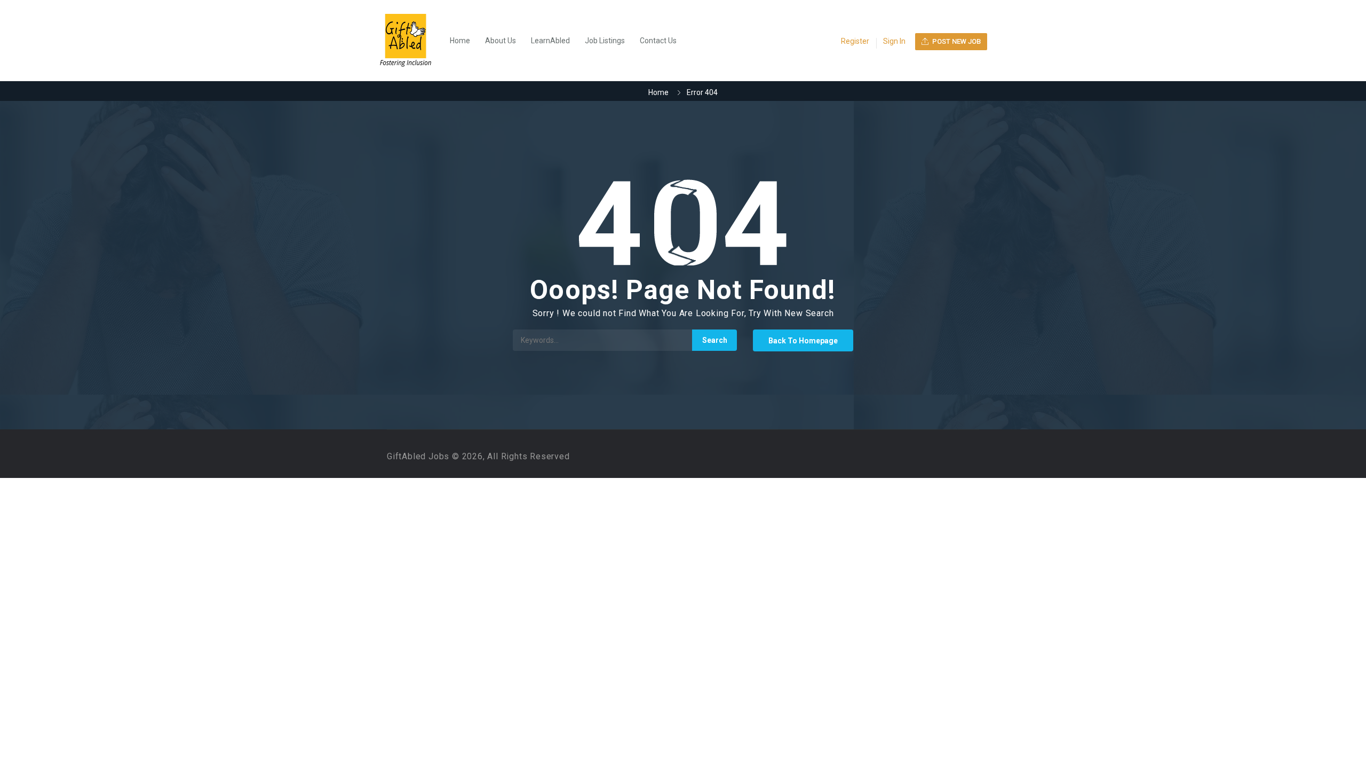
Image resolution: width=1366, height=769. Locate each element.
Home (460, 40)
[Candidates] (411, 40)
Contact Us (658, 40)
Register (855, 41)
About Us (500, 40)
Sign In (894, 41)
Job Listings (605, 40)
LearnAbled (550, 40)
